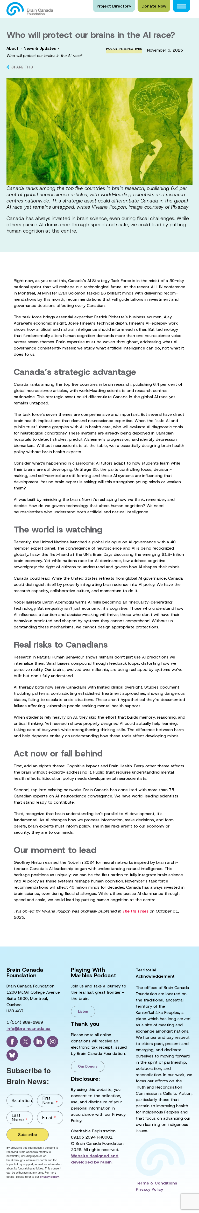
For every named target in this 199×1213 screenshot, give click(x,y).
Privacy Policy (149, 1189)
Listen (83, 1011)
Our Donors (87, 1066)
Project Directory (114, 6)
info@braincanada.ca (28, 1028)
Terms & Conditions (156, 1183)
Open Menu (181, 6)
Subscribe (27, 1134)
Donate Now (153, 6)
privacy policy (49, 1177)
